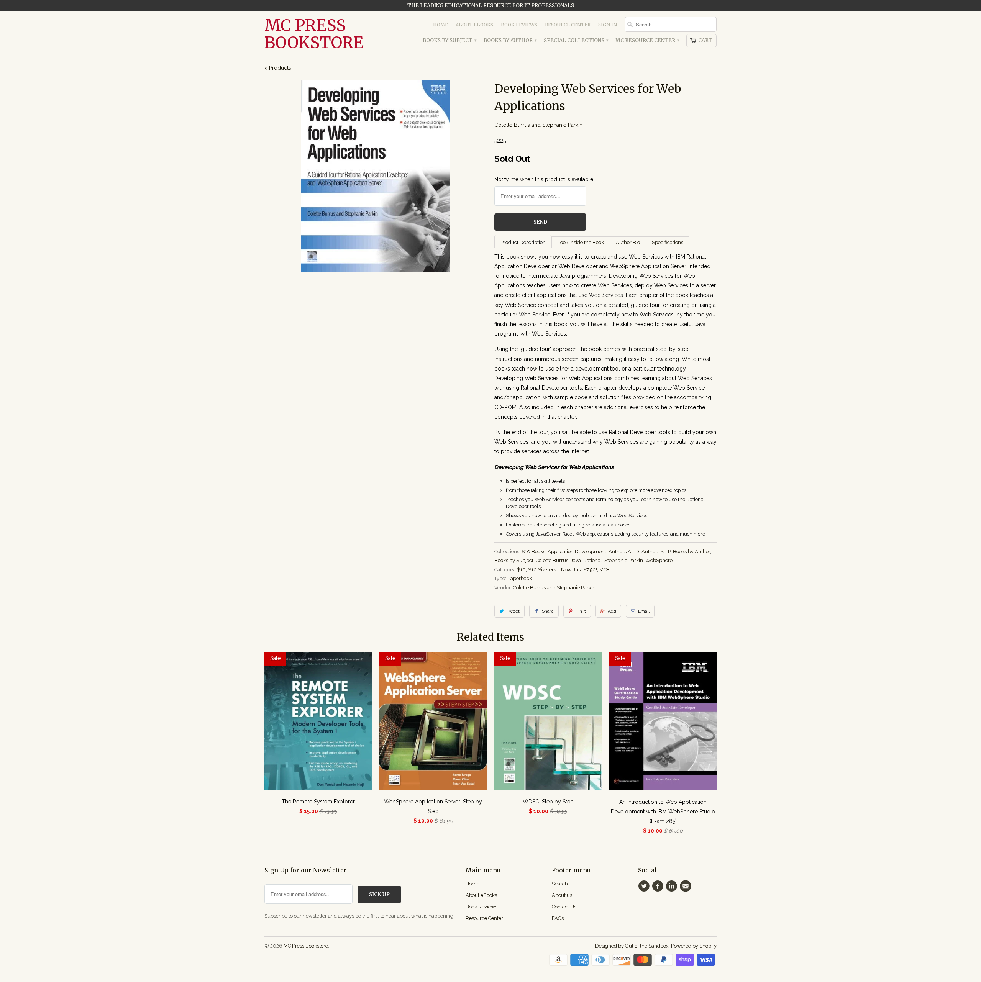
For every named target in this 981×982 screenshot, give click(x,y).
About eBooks (474, 25)
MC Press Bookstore (314, 34)
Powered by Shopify (694, 946)
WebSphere (659, 560)
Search (560, 884)
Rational (592, 560)
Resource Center (568, 25)
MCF (604, 569)
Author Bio (628, 242)
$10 (521, 569)
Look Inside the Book (581, 242)
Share (548, 611)
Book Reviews (519, 25)
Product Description (523, 242)
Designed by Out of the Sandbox (632, 946)
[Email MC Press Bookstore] (687, 886)
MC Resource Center (647, 40)
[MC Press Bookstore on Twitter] (645, 886)
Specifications (667, 242)
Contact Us (564, 907)
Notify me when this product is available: (544, 179)
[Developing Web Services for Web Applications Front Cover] (375, 176)
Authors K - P (656, 551)
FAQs (558, 918)
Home (440, 25)
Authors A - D (624, 551)
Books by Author (510, 40)
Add (612, 611)
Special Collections (576, 40)
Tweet (513, 611)
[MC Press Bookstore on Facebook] (659, 886)
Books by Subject (449, 40)
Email (644, 611)
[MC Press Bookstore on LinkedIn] (673, 886)
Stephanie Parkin (623, 560)
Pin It (581, 611)
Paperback (519, 578)
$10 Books (533, 551)
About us (562, 895)
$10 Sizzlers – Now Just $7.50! (562, 569)
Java (576, 560)
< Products (277, 68)
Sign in (607, 25)
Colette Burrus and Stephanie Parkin (538, 125)
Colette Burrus (552, 560)
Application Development (577, 551)
